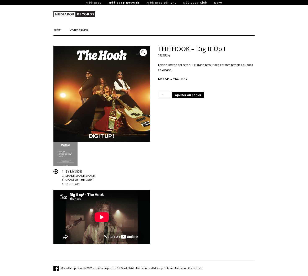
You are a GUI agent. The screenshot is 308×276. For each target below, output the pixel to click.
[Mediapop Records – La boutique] (74, 15)
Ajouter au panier (188, 95)
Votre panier (79, 30)
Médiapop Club (195, 2)
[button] (143, 52)
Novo (218, 2)
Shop (57, 30)
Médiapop (94, 2)
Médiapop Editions (161, 2)
